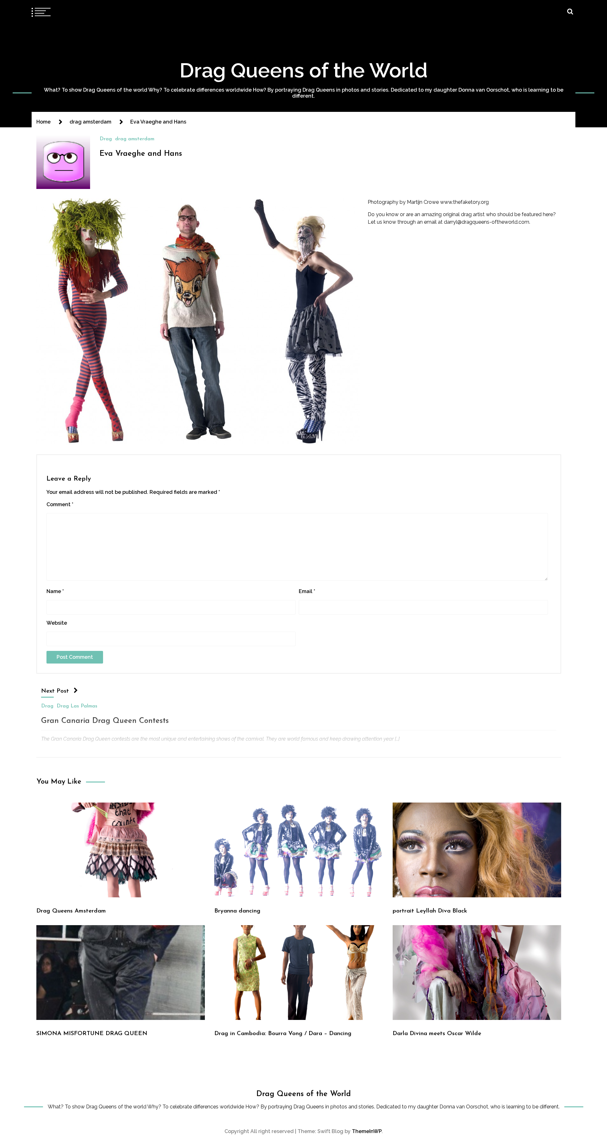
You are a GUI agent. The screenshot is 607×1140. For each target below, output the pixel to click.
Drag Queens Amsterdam (71, 911)
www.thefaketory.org (464, 202)
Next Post (55, 691)
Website (56, 623)
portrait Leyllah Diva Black (430, 911)
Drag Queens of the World (304, 70)
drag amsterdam (134, 139)
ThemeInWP (367, 1131)
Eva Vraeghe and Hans (141, 154)
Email (307, 591)
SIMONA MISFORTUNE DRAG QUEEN (91, 1034)
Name (55, 591)
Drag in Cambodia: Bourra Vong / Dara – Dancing (283, 1034)
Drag (106, 139)
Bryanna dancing (237, 911)
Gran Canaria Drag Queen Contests (105, 721)
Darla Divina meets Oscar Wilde (437, 1034)
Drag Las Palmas (77, 706)
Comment (59, 504)
